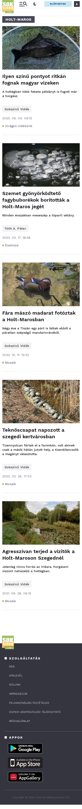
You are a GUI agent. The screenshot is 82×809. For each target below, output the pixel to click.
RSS (12, 666)
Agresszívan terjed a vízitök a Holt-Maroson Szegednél (38, 555)
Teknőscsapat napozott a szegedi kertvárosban (33, 433)
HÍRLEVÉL (16, 675)
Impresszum (18, 693)
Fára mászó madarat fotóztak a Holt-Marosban (39, 316)
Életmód (11, 245)
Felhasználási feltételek (29, 702)
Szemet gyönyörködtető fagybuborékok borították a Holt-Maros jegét (35, 199)
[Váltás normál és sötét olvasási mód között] (35, 4)
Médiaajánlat (19, 721)
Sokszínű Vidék (17, 109)
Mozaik (10, 362)
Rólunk (14, 684)
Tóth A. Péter (15, 228)
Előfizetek (58, 4)
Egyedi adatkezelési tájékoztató (35, 712)
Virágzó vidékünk (19, 126)
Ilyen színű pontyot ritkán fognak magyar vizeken (34, 79)
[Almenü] (23, 4)
